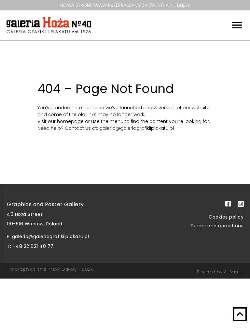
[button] (219, 25)
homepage (71, 121)
